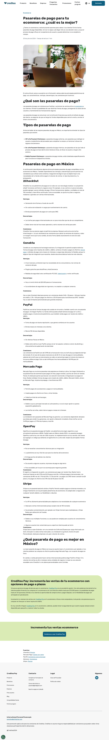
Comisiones (33, 659)
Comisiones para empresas (36, 657)
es (89, 3)
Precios (32, 652)
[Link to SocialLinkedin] (96, 677)
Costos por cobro (38, 654)
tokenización (62, 273)
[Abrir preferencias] (3, 737)
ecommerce (79, 106)
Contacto (98, 3)
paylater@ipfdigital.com (14, 719)
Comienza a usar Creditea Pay (54, 634)
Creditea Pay (53, 588)
